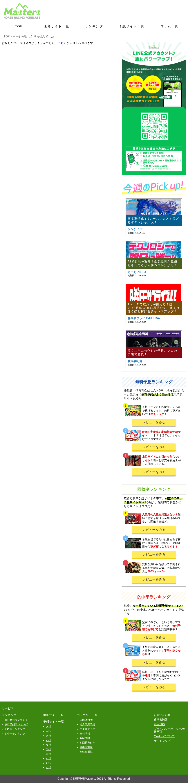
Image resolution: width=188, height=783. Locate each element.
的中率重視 (86, 747)
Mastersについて (164, 736)
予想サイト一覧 (131, 26)
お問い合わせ (162, 715)
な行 (48, 744)
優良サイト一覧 (56, 26)
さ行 (48, 735)
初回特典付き (87, 742)
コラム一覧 (169, 26)
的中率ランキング (15, 733)
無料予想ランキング (16, 724)
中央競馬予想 (87, 729)
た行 (48, 740)
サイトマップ (162, 740)
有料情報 (85, 738)
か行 (48, 731)
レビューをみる (153, 422)
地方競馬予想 (87, 724)
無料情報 (85, 733)
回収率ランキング (15, 729)
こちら (62, 43)
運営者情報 (161, 719)
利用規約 (159, 724)
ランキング (94, 26)
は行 (48, 749)
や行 (48, 758)
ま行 (48, 753)
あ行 (48, 726)
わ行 (48, 767)
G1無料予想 (86, 719)
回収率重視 (86, 751)
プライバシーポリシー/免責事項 (169, 730)
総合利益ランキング (16, 719)
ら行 (48, 763)
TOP (19, 26)
